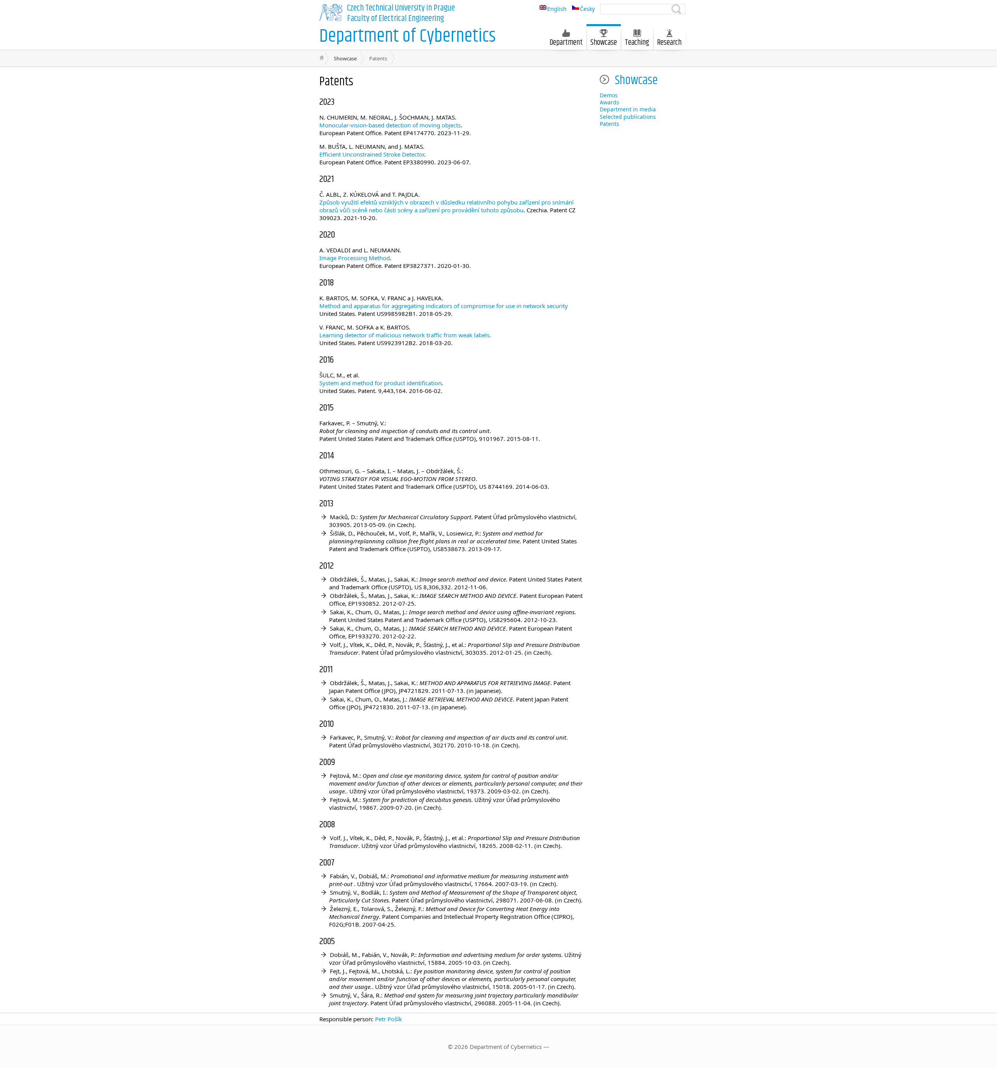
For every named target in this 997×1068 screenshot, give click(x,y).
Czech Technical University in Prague (401, 8)
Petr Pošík (388, 1019)
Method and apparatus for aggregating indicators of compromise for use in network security (443, 306)
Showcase (603, 43)
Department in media (628, 109)
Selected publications (628, 116)
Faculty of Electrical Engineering (395, 18)
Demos (609, 95)
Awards (609, 102)
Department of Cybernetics (407, 36)
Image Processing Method (354, 258)
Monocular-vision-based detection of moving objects (390, 125)
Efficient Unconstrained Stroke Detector (371, 154)
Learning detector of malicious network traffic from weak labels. (405, 335)
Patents (609, 123)
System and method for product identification (380, 383)
